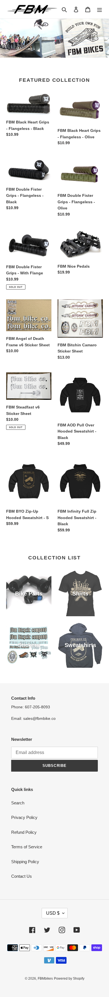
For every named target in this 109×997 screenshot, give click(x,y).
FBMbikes (45, 978)
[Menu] (99, 9)
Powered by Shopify (69, 978)
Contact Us (21, 876)
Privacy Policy (24, 817)
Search (17, 802)
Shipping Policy (25, 861)
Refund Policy (24, 832)
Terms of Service (26, 846)
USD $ (53, 913)
